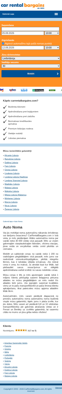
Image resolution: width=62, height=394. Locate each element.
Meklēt (30, 73)
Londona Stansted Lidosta (16, 180)
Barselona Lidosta (12, 159)
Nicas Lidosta (11, 206)
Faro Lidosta (10, 166)
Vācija (7, 364)
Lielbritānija (9, 355)
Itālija (7, 352)
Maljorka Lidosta (12, 191)
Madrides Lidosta (12, 184)
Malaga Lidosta (11, 188)
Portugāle (8, 358)
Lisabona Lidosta (12, 173)
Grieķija (8, 349)
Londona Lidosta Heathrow (16, 177)
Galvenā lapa (8, 14)
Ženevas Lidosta (12, 209)
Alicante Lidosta (12, 155)
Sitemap (58, 388)
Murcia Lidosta (11, 202)
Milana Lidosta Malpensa (15, 195)
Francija (8, 346)
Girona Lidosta (11, 170)
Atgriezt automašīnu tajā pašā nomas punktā (28, 43)
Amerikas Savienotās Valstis (15, 343)
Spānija (8, 361)
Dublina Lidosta (11, 162)
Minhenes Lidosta (12, 198)
